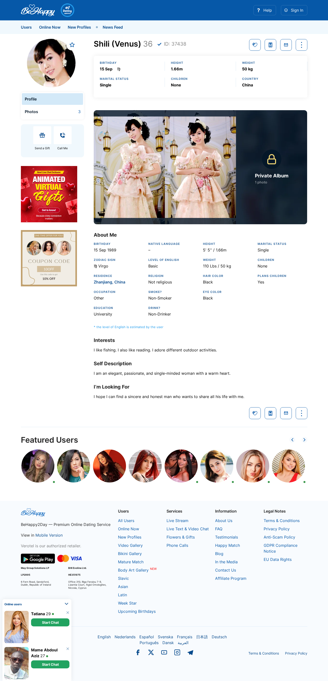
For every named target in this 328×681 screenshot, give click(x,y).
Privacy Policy (277, 528)
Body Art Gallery (133, 570)
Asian (123, 586)
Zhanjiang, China (109, 282)
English (104, 636)
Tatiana (38, 613)
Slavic (123, 578)
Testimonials (226, 537)
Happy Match (227, 545)
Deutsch (219, 636)
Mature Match (130, 561)
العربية (183, 642)
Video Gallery (130, 545)
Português (149, 642)
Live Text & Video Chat (188, 528)
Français (184, 636)
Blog (219, 553)
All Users (126, 520)
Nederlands (125, 636)
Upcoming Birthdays (137, 611)
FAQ (218, 528)
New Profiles (79, 27)
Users (26, 27)
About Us (223, 520)
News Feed (113, 27)
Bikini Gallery (130, 553)
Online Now (49, 27)
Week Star (127, 603)
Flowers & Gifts (181, 537)
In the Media (226, 561)
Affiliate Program (230, 578)
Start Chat (50, 622)
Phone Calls (177, 545)
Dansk (168, 642)
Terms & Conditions (282, 520)
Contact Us (225, 570)
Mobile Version (49, 535)
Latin (122, 594)
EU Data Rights (278, 559)
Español (146, 636)
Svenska (165, 636)
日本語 (202, 636)
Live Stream (177, 520)
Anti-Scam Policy (279, 537)
